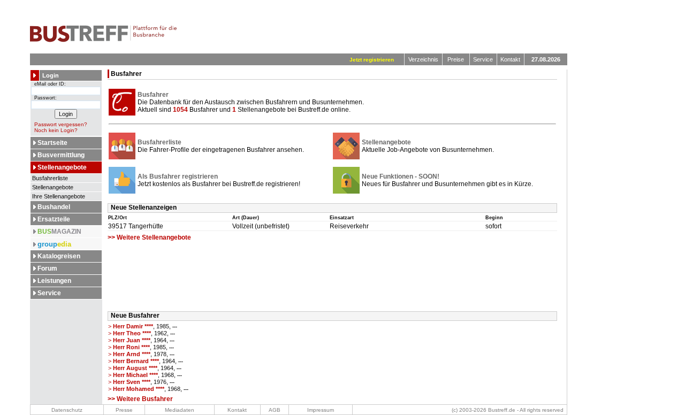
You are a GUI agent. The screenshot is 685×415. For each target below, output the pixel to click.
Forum (47, 268)
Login (50, 75)
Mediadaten (179, 410)
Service (483, 59)
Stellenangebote (62, 167)
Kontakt (510, 59)
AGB (274, 410)
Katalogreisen (58, 256)
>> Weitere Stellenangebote (149, 237)
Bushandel (53, 207)
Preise (455, 59)
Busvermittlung (61, 155)
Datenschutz (66, 410)
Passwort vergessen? (60, 124)
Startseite (52, 143)
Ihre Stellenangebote (58, 196)
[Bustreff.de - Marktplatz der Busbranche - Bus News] (103, 40)
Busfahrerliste (49, 178)
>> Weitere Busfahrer (140, 399)
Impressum (320, 410)
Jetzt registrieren (371, 60)
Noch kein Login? (56, 130)
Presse (124, 410)
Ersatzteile (53, 219)
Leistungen (54, 281)
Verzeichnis (423, 59)
